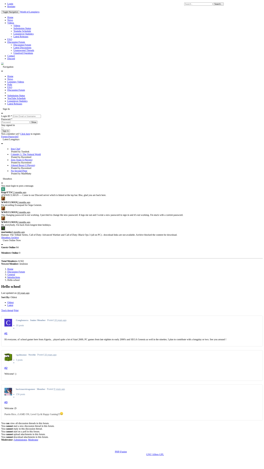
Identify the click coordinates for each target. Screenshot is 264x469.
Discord (11, 58)
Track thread (7, 310)
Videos (10, 23)
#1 (5, 333)
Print (16, 310)
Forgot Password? (10, 136)
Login (10, 3)
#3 (5, 402)
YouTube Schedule (16, 98)
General (11, 274)
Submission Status (22, 28)
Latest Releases (20, 36)
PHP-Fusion (121, 451)
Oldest (10, 302)
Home (10, 17)
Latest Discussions (22, 47)
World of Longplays (29, 12)
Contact (11, 56)
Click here (25, 134)
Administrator (20, 439)
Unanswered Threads (23, 50)
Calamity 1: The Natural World (26, 154)
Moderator (33, 439)
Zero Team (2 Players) (21, 160)
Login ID (6, 116)
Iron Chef (15, 149)
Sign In (5, 131)
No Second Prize (19, 171)
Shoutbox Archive (10, 237)
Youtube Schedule (22, 31)
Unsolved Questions (23, 53)
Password (6, 119)
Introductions (13, 277)
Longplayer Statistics (23, 34)
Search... (218, 4)
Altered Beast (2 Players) (23, 165)
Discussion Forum (16, 42)
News (10, 20)
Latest (10, 305)
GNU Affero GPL (155, 454)
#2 (5, 368)
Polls (9, 84)
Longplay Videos (15, 81)
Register (11, 6)
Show (33, 122)
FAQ (9, 39)
